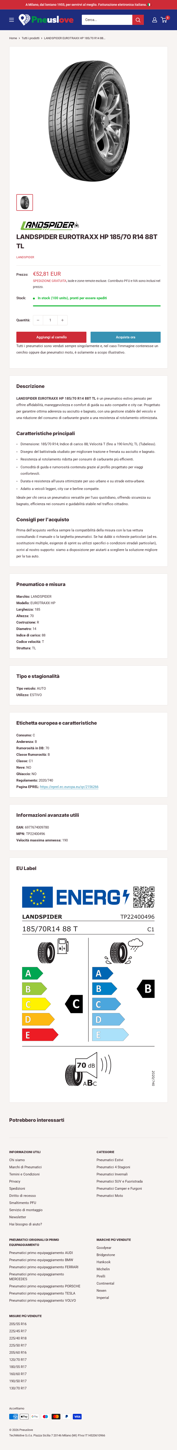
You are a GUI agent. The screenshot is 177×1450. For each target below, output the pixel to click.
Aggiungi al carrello (51, 337)
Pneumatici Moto (110, 1196)
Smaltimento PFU (22, 1203)
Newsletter (17, 1217)
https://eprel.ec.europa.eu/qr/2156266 (69, 787)
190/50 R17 (18, 1381)
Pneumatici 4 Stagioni (113, 1167)
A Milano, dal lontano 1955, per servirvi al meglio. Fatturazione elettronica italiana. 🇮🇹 (88, 4)
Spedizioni (17, 1188)
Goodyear (104, 1248)
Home (13, 38)
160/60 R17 (18, 1374)
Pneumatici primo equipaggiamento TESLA (42, 1293)
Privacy (14, 1181)
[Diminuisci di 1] (38, 320)
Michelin (103, 1269)
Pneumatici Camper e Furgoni (119, 1188)
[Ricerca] (138, 20)
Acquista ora (125, 337)
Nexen (101, 1291)
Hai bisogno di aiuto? (25, 1224)
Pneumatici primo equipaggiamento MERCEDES (36, 1276)
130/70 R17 (18, 1388)
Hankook (104, 1262)
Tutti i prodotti (30, 38)
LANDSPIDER (25, 257)
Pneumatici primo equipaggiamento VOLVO (42, 1300)
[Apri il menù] (11, 20)
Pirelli (101, 1276)
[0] (164, 20)
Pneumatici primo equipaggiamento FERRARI (43, 1267)
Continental (105, 1283)
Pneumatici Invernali (112, 1174)
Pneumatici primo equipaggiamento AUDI (41, 1253)
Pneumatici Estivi (110, 1160)
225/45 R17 (18, 1331)
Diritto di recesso (22, 1196)
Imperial (103, 1298)
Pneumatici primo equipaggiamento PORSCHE (44, 1286)
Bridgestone (106, 1255)
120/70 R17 (18, 1360)
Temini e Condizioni (24, 1174)
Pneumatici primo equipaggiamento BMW (41, 1260)
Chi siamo (17, 1160)
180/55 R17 (18, 1367)
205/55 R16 (18, 1324)
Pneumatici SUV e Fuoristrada (120, 1181)
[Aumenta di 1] (62, 320)
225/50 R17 (18, 1345)
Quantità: (23, 320)
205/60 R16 (18, 1352)
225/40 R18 (18, 1338)
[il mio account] (154, 19)
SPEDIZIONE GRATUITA (49, 281)
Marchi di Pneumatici (25, 1167)
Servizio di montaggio (26, 1210)
